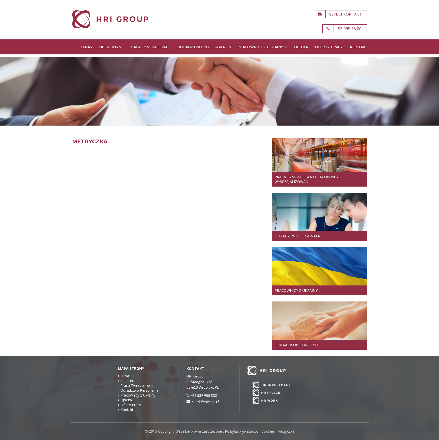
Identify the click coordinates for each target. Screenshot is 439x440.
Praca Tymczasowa (148, 46)
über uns (108, 46)
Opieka (301, 46)
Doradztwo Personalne (202, 46)
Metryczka (285, 431)
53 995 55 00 (350, 29)
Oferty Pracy (329, 46)
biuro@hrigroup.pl (205, 401)
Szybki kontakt (345, 14)
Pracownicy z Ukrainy (260, 46)
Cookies (268, 431)
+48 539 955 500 (203, 395)
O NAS (86, 46)
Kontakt (359, 46)
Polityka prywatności (242, 431)
